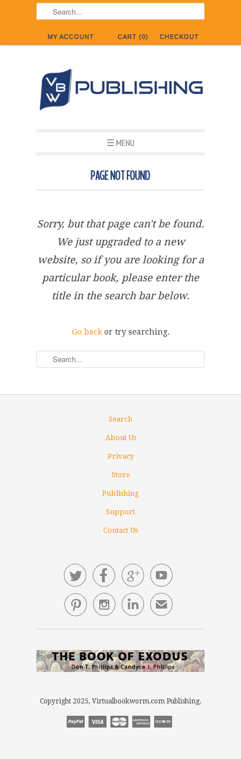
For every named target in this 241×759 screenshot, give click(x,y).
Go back (87, 331)
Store (121, 474)
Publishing (120, 493)
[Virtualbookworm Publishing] (120, 91)
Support (120, 511)
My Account (71, 36)
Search (120, 419)
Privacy (121, 456)
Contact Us (120, 530)
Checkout (179, 36)
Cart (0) (133, 36)
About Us (120, 437)
